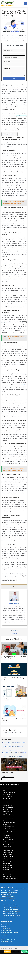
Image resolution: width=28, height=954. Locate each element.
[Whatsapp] (24, 951)
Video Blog (3, 936)
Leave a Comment (14, 18)
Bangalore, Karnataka (8, 794)
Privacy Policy (4, 923)
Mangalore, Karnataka (8, 850)
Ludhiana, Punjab (7, 846)
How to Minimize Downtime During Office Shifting (12, 750)
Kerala (4, 841)
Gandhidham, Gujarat (8, 820)
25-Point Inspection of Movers (8, 939)
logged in (11, 732)
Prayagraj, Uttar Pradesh (8, 861)
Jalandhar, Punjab (7, 835)
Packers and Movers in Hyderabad (12, 915)
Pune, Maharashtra (7, 796)
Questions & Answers (6, 930)
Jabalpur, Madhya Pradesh (9, 831)
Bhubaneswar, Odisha (8, 811)
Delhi (4, 787)
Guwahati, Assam (7, 824)
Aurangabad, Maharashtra (9, 807)
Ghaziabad (5, 802)
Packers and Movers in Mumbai (11, 906)
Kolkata (4, 790)
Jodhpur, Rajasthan (7, 837)
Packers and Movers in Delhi (10, 904)
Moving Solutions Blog (6, 941)
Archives (3, 776)
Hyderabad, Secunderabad (9, 792)
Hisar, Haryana (6, 828)
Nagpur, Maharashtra (8, 856)
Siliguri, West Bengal (7, 867)
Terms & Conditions (5, 924)
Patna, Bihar (5, 860)
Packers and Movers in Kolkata (11, 909)
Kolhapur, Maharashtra (8, 843)
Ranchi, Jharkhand (7, 865)
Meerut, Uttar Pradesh (8, 852)
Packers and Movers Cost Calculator (9, 932)
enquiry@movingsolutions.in (10, 892)
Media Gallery (4, 934)
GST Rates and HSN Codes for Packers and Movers (13, 756)
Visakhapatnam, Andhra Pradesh (10, 878)
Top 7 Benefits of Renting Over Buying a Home (13, 678)
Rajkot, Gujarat (6, 863)
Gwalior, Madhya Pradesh (9, 826)
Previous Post (14, 630)
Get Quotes (7, 951)
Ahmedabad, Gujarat (7, 805)
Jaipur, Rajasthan (7, 833)
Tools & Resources (5, 928)
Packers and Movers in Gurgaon (11, 917)
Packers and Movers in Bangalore (12, 911)
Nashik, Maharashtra (8, 858)
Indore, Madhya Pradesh (8, 830)
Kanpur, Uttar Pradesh (8, 839)
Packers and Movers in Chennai (11, 907)
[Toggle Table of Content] (14, 134)
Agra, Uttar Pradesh (7, 803)
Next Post (14, 633)
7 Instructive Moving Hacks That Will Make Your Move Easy (13, 657)
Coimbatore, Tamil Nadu (8, 815)
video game (23, 384)
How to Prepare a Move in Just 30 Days (13, 699)
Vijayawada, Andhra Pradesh (9, 876)
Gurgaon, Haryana (7, 798)
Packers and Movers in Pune (10, 913)
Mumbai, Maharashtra (8, 789)
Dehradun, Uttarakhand (8, 819)
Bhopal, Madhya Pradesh (9, 809)
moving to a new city (21, 115)
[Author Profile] (13, 586)
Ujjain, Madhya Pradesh (8, 871)
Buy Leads (3, 926)
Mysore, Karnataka (7, 854)
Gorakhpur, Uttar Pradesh (9, 822)
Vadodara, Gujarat (7, 872)
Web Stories (4, 937)
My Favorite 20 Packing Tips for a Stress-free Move (13, 719)
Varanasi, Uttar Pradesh (8, 874)
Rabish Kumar (14, 603)
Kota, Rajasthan (6, 844)
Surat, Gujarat (6, 869)
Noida (4, 800)
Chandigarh (5, 813)
